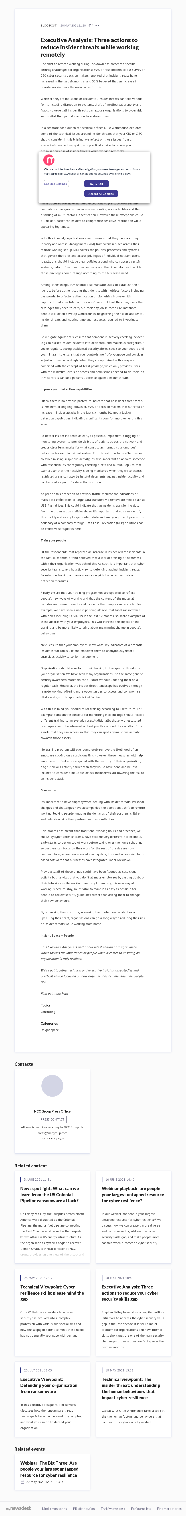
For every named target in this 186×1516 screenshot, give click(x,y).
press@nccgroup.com (52, 1133)
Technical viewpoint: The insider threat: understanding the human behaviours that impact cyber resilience (131, 1388)
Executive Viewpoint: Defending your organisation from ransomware (48, 1385)
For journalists (141, 1509)
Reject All (96, 184)
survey (137, 70)
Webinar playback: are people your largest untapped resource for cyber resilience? (133, 1194)
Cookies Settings (55, 183)
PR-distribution (84, 1509)
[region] (94, 177)
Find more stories (169, 1509)
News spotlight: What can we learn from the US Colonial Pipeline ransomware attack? (49, 1194)
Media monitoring (54, 1509)
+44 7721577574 (52, 1139)
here (65, 993)
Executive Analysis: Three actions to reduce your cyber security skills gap (130, 1293)
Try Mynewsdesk (113, 1509)
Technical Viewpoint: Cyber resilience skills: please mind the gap (52, 1293)
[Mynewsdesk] (18, 1509)
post (63, 128)
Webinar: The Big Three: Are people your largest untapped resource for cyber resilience (49, 1469)
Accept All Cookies (101, 193)
